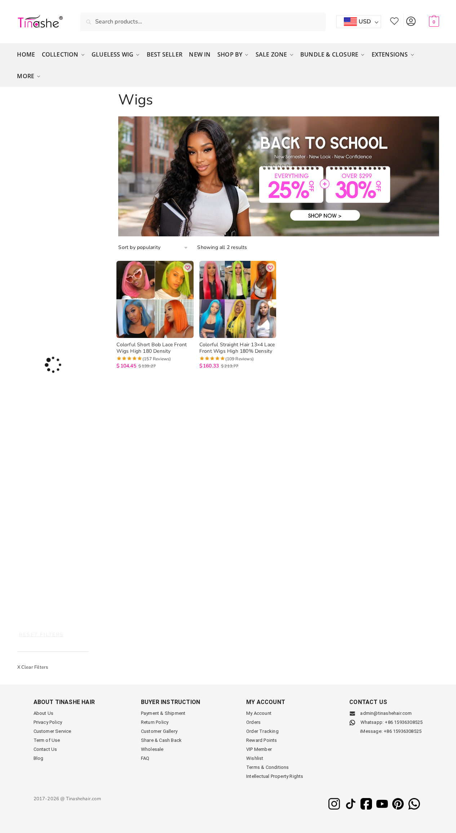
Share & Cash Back (161, 740)
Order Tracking (262, 731)
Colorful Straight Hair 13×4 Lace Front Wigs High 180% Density (237, 348)
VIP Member (259, 749)
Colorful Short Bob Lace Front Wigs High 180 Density (151, 348)
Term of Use (47, 740)
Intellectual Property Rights (275, 776)
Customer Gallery (159, 731)
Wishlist (394, 20)
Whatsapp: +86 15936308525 (391, 722)
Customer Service (52, 731)
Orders (253, 722)
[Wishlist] (187, 267)
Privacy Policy (48, 722)
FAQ (145, 758)
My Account (411, 20)
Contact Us (45, 749)
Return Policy (155, 722)
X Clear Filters (32, 667)
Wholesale (152, 749)
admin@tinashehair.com (385, 713)
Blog (39, 758)
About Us (44, 713)
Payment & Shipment (163, 713)
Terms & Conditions (267, 767)
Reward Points (261, 740)
